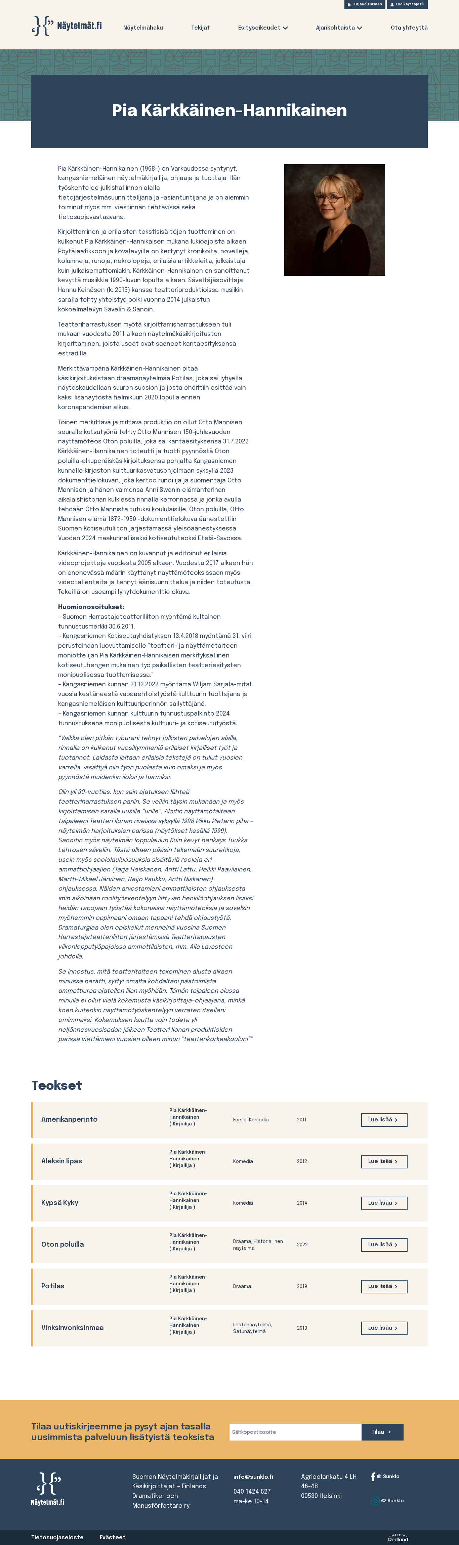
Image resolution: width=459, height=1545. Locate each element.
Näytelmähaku (143, 28)
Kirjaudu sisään (367, 4)
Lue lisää (380, 1120)
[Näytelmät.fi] (66, 26)
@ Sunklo (387, 1476)
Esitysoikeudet (259, 28)
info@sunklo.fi (253, 1477)
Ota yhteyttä (409, 28)
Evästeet (113, 1538)
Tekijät (200, 28)
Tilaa (378, 1432)
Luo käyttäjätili (410, 4)
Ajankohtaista (335, 28)
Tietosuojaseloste (57, 1538)
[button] (285, 29)
